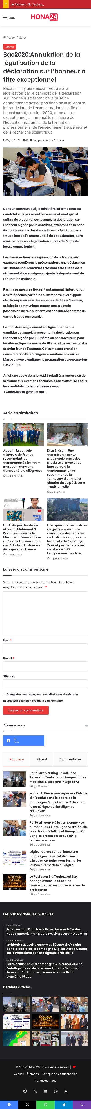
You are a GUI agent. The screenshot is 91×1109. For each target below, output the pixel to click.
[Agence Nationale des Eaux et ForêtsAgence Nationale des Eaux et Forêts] (16, 1038)
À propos (33, 1074)
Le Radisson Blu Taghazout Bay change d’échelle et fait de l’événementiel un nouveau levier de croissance (57, 883)
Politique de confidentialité (59, 1074)
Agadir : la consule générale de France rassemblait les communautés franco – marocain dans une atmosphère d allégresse (22, 460)
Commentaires (70, 759)
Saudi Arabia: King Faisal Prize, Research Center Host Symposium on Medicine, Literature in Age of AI (58, 777)
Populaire (17, 759)
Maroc (22, 37)
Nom (7, 640)
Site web (9, 676)
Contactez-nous (45, 1080)
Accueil (11, 37)
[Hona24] (45, 17)
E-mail (8, 658)
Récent (41, 759)
